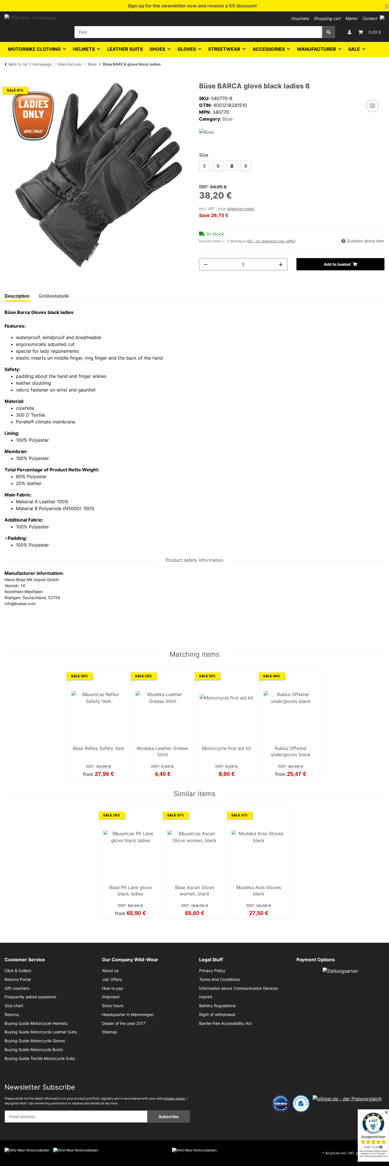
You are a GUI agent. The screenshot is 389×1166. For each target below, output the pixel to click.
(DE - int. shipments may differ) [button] (271, 241)
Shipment (111, 997)
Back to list (18, 64)
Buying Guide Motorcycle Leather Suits (41, 1032)
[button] (382, 17)
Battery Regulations (217, 1005)
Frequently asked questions (30, 997)
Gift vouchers (17, 988)
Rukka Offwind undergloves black (290, 751)
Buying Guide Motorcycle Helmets (36, 1023)
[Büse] (206, 131)
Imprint (205, 997)
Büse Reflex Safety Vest (98, 748)
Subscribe (169, 1116)
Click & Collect (18, 970)
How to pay (112, 988)
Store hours (112, 1005)
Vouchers (300, 18)
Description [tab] (17, 296)
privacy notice (174, 1098)
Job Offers (112, 979)
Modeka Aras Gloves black (258, 891)
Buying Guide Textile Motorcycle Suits (40, 1058)
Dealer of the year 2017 (124, 1023)
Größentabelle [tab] (54, 296)
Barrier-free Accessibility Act (225, 1023)
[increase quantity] (281, 264)
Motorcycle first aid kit (226, 748)
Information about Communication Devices (238, 988)
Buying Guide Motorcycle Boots (34, 1049)
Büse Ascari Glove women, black (194, 891)
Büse (227, 119)
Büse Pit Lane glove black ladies (130, 891)
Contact (369, 18)
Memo (351, 18)
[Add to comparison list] (372, 106)
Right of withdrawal (217, 1014)
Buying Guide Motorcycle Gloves (35, 1041)
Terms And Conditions (219, 979)
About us (110, 970)
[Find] (328, 32)
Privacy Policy (212, 970)
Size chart (14, 1005)
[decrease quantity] (205, 264)
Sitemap (109, 1032)
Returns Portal (18, 979)
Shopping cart (327, 18)
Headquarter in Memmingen (128, 1014)
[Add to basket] (9, 79)
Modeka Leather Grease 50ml (162, 751)
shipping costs (240, 208)
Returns (12, 1014)
